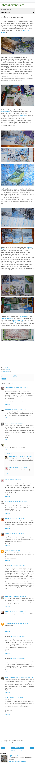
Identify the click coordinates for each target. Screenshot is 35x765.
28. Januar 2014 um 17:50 (19, 467)
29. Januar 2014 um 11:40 (17, 636)
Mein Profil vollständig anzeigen (17, 761)
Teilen (3, 378)
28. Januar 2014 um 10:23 (18, 409)
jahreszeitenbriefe (12, 5)
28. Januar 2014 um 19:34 (17, 533)
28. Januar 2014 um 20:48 (17, 565)
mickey (7, 518)
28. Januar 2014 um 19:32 (17, 518)
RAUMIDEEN (8, 501)
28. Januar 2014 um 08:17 (21, 387)
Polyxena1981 (9, 623)
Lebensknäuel (9, 387)
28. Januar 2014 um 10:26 (16, 423)
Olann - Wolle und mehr (12, 677)
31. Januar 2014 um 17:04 (26, 677)
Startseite (17, 747)
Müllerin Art (8, 596)
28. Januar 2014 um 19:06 (20, 501)
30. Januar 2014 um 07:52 (17, 658)
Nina (10, 467)
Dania (6, 423)
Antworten (7, 404)
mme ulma (8, 409)
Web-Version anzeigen (17, 751)
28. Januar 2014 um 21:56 (19, 596)
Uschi (6, 550)
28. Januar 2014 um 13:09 (25, 456)
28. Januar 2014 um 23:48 (21, 623)
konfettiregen (9, 445)
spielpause (8, 611)
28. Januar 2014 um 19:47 (16, 550)
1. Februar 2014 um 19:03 (15, 697)
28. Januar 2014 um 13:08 (20, 445)
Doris (6, 697)
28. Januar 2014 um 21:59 (19, 611)
